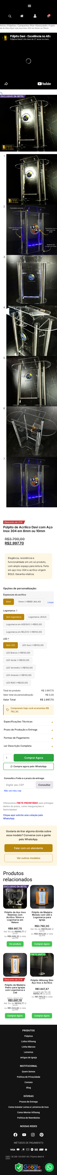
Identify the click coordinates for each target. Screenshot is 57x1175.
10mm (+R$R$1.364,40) (29, 601)
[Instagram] (33, 1135)
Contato (29, 1082)
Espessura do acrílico (14, 594)
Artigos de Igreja (28, 1057)
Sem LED (10, 645)
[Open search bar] (10, 16)
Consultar (44, 784)
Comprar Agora (33, 757)
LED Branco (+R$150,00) (18, 652)
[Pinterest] (42, 1135)
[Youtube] (24, 1135)
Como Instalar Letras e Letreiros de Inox (28, 1107)
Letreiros (28, 1052)
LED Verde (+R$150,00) (17, 660)
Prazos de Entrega (28, 1101)
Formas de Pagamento (16, 737)
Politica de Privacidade (28, 1077)
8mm (8, 601)
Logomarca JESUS (37, 617)
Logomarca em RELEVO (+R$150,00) (24, 632)
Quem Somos (28, 1071)
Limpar (51, 602)
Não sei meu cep (12, 790)
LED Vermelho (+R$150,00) (19, 667)
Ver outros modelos (28, 858)
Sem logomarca (13, 617)
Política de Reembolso (28, 1117)
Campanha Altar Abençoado (32, 25)
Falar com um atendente (28, 848)
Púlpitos (11, 25)
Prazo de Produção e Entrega (20, 729)
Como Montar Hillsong (28, 1112)
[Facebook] (15, 1135)
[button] (29, 5)
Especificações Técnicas (18, 721)
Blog (28, 1087)
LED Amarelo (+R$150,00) (19, 675)
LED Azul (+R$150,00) (33, 645)
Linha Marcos (28, 1047)
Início (3, 25)
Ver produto (15, 944)
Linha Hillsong (28, 1041)
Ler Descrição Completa (18, 745)
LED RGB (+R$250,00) (17, 682)
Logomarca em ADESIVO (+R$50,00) (24, 624)
